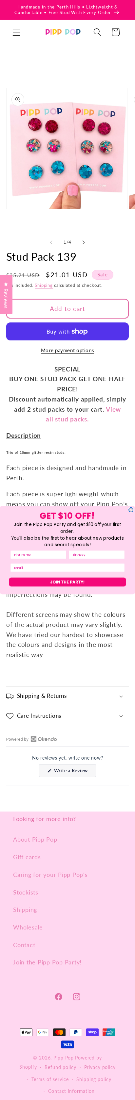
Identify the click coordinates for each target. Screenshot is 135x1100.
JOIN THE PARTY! (67, 582)
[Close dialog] (131, 509)
